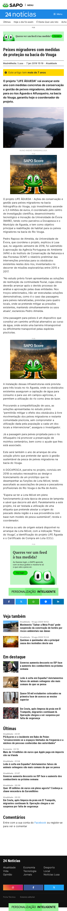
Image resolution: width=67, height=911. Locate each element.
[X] (54, 887)
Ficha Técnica (9, 897)
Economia (7, 749)
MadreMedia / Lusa (13, 63)
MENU (30, 5)
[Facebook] (33, 887)
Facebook (40, 822)
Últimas (9, 728)
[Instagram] (13, 887)
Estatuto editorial (27, 897)
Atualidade (51, 63)
